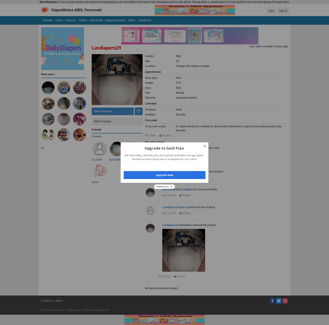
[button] (164, 148)
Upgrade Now (164, 175)
